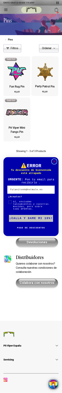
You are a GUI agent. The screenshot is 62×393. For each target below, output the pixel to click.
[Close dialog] (54, 161)
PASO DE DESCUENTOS (31, 228)
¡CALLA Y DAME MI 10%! (31, 218)
